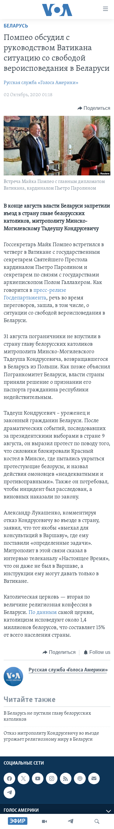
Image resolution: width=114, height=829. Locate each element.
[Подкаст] (79, 779)
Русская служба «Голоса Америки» (41, 82)
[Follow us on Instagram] (51, 779)
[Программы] (44, 821)
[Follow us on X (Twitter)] (23, 779)
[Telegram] (70, 821)
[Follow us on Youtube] (37, 779)
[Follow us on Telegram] (9, 792)
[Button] (94, 108)
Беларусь (16, 26)
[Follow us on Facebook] (9, 779)
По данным (43, 612)
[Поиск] (97, 821)
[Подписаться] (94, 779)
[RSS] (65, 779)
